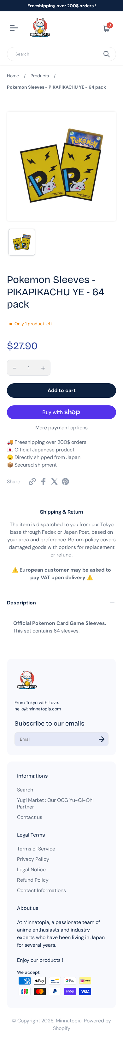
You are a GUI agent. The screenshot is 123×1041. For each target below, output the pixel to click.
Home (13, 76)
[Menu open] (14, 29)
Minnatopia (69, 1020)
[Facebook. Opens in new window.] (43, 481)
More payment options (61, 427)
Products (40, 76)
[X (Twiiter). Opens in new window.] (54, 481)
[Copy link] (32, 481)
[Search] (106, 54)
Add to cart (62, 390)
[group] (22, 242)
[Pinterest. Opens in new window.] (65, 481)
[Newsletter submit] (101, 739)
